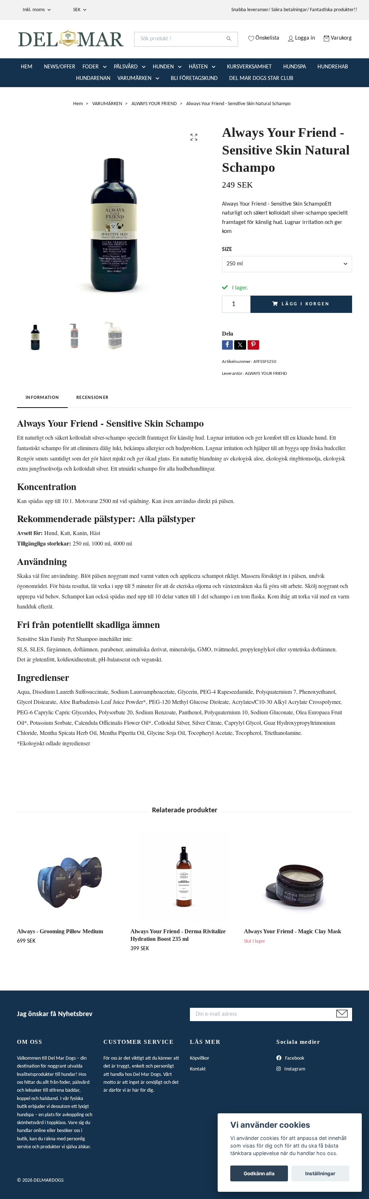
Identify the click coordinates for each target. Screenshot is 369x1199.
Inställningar (320, 1173)
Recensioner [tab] (92, 420)
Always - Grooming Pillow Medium (60, 954)
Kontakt (198, 1091)
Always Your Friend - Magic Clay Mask (292, 954)
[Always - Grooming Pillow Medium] (71, 899)
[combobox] (287, 286)
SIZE (227, 272)
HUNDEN (163, 89)
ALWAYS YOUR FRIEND (154, 126)
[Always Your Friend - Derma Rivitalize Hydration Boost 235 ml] (184, 899)
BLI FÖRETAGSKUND (194, 101)
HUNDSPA (294, 89)
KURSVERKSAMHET (249, 89)
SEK (77, 10)
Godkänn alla (259, 1173)
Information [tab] (42, 420)
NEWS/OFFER (59, 89)
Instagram (294, 1091)
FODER (91, 89)
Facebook (294, 1080)
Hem (78, 126)
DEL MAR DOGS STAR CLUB (261, 101)
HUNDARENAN (93, 101)
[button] (106, 89)
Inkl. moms (34, 10)
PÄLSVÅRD (126, 89)
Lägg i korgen (306, 326)
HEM (26, 89)
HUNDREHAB (332, 89)
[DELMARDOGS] (100, 45)
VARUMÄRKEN (134, 101)
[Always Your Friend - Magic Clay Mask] (298, 899)
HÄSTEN (198, 89)
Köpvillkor (199, 1080)
